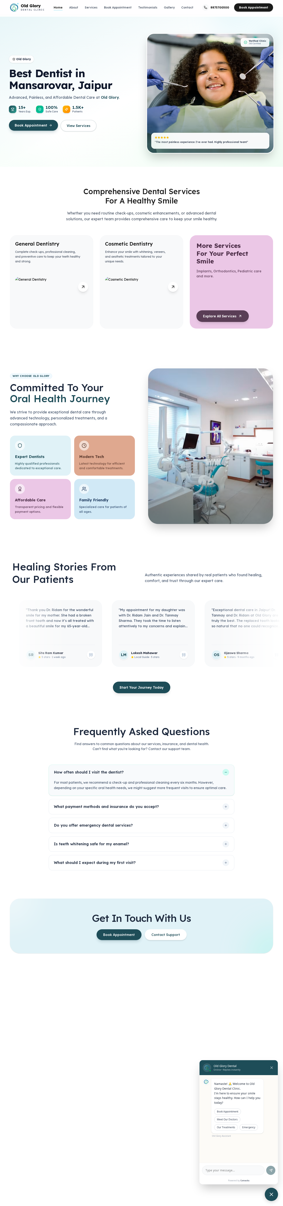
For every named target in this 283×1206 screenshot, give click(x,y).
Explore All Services (219, 316)
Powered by (238, 1180)
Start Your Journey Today (142, 687)
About (73, 7)
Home (58, 7)
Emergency (248, 1127)
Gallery (169, 7)
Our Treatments (226, 1127)
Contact (187, 7)
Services (91, 7)
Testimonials (147, 7)
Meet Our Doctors (227, 1119)
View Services (78, 126)
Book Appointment (118, 7)
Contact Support (165, 935)
